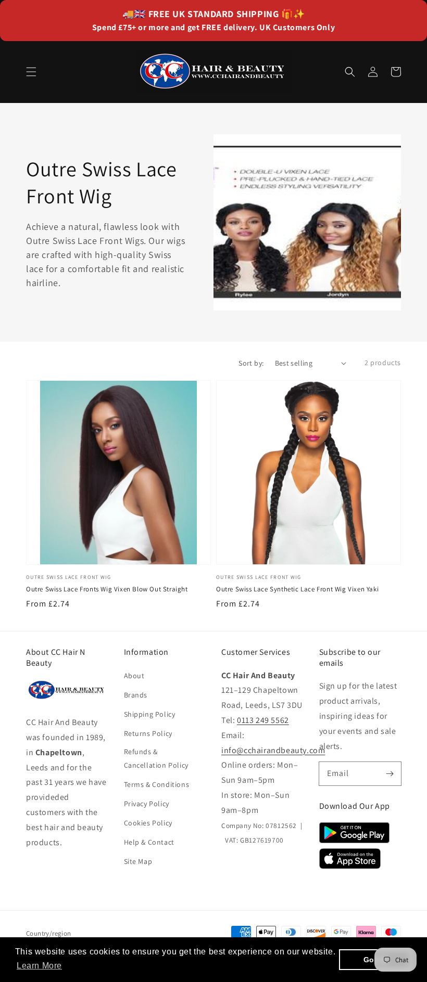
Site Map (138, 861)
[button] (31, 71)
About (134, 675)
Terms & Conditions (157, 784)
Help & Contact (149, 842)
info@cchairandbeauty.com (273, 750)
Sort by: (250, 363)
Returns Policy (148, 733)
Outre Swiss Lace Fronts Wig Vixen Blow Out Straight (107, 589)
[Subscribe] (389, 773)
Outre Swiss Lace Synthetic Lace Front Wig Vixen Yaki (297, 589)
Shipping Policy (149, 714)
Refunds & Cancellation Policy (156, 758)
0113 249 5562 (263, 720)
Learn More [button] (39, 965)
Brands (136, 695)
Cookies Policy (148, 823)
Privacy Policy (146, 803)
